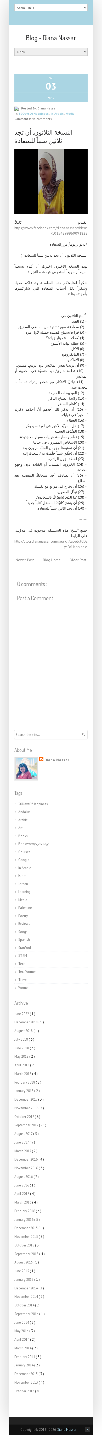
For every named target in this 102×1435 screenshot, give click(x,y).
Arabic (22, 820)
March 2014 (23, 1348)
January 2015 (24, 1279)
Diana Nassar (56, 760)
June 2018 (22, 1048)
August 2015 (23, 1262)
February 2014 (25, 1357)
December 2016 (26, 1159)
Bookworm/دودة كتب (33, 844)
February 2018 (25, 1082)
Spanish (24, 939)
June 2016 (22, 1185)
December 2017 (26, 1099)
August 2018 (23, 1031)
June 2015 (22, 1271)
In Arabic (57, 113)
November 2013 (26, 1382)
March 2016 (23, 1202)
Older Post (78, 560)
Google (24, 860)
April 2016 (22, 1193)
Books (23, 836)
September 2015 (26, 1254)
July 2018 (21, 1039)
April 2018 (22, 1065)
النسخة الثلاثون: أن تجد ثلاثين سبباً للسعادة (43, 136)
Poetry (23, 916)
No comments (42, 119)
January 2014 (24, 1365)
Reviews (24, 923)
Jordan (23, 884)
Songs (22, 932)
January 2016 (24, 1219)
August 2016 (23, 1176)
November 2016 (26, 1168)
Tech (21, 964)
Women (24, 987)
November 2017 (26, 1108)
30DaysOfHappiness (34, 113)
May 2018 (21, 1056)
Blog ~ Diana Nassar (51, 37)
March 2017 (23, 1151)
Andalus (24, 812)
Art (20, 828)
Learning (24, 892)
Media (70, 113)
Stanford (24, 948)
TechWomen (27, 971)
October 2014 (24, 1305)
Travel (23, 980)
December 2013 (26, 1374)
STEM (22, 955)
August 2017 (23, 1134)
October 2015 (24, 1245)
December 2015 (26, 1228)
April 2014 (22, 1339)
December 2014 (26, 1288)
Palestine (25, 908)
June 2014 (22, 1322)
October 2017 (24, 1116)
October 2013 (24, 1391)
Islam (22, 876)
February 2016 (25, 1211)
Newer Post (25, 560)
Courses (24, 852)
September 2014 (26, 1314)
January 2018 (24, 1091)
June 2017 (22, 1142)
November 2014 (26, 1296)
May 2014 (21, 1331)
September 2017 (26, 1125)
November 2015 (26, 1236)
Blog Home (52, 560)
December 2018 (26, 1022)
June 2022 (22, 1014)
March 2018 (23, 1074)
